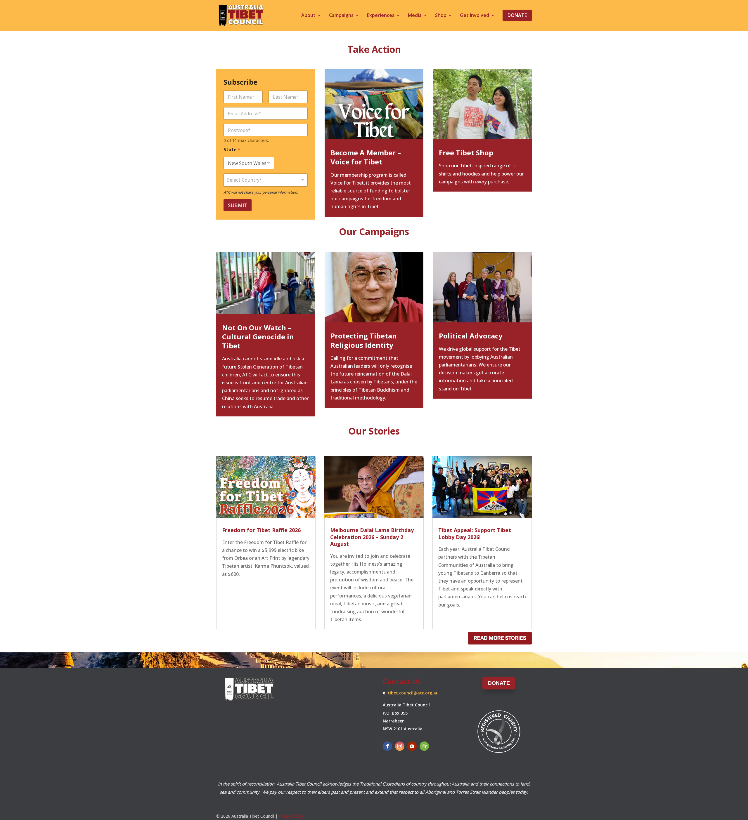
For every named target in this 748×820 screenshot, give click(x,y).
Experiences (380, 15)
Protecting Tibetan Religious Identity (363, 340)
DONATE (499, 683)
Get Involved (474, 15)
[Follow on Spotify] (424, 746)
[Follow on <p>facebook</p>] (387, 746)
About (308, 15)
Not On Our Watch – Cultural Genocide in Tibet (258, 336)
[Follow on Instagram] (399, 746)
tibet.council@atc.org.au (413, 693)
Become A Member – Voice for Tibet (365, 157)
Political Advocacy (471, 335)
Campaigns (341, 15)
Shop (440, 15)
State (232, 149)
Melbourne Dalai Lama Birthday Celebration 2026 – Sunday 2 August (372, 537)
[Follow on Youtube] (412, 746)
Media (415, 15)
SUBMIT (237, 205)
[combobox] (266, 180)
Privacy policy (291, 816)
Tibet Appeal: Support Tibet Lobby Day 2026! (474, 533)
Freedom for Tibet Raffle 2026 (261, 530)
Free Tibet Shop (466, 152)
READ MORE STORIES (500, 638)
